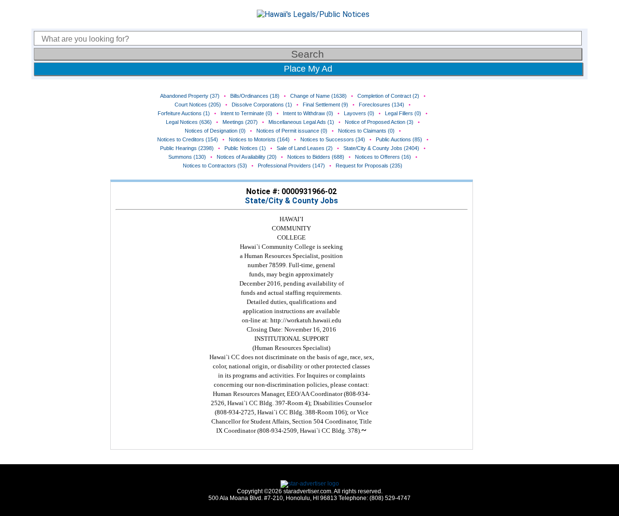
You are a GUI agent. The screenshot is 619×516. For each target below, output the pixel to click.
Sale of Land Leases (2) (305, 148)
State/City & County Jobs (291, 200)
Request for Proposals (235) (369, 165)
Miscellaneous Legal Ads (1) (301, 122)
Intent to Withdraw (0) (308, 113)
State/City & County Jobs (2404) (381, 148)
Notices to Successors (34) (332, 139)
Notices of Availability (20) (247, 157)
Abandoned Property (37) (190, 96)
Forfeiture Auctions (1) (184, 113)
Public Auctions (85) (399, 139)
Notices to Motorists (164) (259, 139)
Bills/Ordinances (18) (255, 96)
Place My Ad (308, 69)
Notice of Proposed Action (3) (379, 122)
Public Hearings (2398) (187, 148)
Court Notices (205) (198, 104)
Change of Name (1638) (318, 96)
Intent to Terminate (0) (246, 113)
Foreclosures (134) (381, 104)
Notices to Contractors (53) (215, 165)
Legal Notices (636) (189, 122)
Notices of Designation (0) (215, 131)
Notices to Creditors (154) (187, 139)
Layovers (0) (359, 113)
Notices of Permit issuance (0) (291, 131)
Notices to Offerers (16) (383, 157)
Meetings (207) (240, 122)
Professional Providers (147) (291, 165)
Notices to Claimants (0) (366, 131)
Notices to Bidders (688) (315, 157)
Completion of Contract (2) (388, 96)
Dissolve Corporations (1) (262, 104)
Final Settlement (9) (325, 104)
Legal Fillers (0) (403, 113)
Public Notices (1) (245, 148)
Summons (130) (187, 157)
